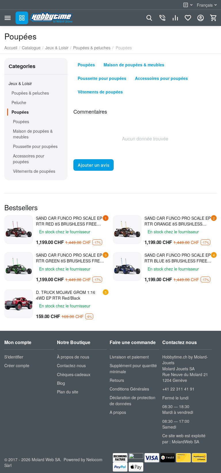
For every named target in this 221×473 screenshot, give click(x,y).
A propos (118, 412)
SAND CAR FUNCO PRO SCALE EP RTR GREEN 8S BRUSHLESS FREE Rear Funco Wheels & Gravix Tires (69, 258)
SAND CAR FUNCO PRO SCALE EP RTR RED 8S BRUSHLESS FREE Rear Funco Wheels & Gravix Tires (69, 221)
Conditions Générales (129, 389)
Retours (117, 380)
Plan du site (67, 392)
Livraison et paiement (129, 357)
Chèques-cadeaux (73, 374)
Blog (61, 383)
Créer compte (16, 365)
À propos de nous (73, 357)
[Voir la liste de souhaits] (188, 18)
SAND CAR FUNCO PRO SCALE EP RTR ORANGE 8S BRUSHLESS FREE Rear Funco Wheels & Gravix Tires (177, 221)
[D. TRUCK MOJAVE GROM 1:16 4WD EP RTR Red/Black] (18, 303)
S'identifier (13, 357)
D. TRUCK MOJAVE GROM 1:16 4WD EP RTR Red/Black (65, 295)
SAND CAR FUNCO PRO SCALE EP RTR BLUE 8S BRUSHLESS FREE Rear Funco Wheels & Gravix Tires (177, 258)
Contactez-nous (71, 365)
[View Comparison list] (175, 18)
